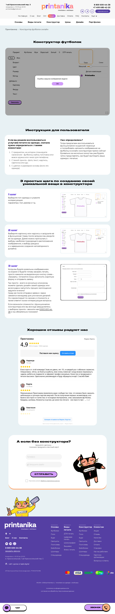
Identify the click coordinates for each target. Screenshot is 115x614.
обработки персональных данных (50, 480)
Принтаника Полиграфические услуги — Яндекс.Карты (57, 423)
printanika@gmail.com (13, 9)
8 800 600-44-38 (102, 5)
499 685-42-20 (102, 7)
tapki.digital (24, 564)
